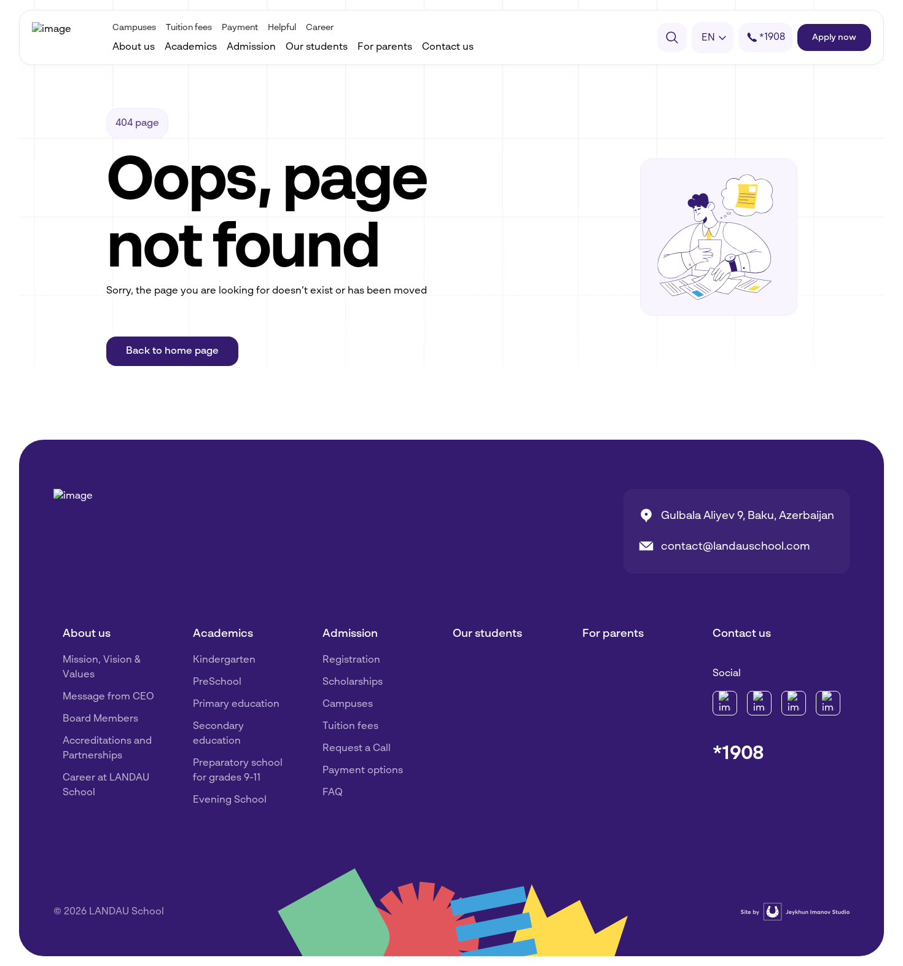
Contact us (448, 47)
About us (133, 47)
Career (320, 27)
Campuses (134, 27)
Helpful (282, 27)
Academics (191, 47)
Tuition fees (189, 27)
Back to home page (172, 351)
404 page (137, 123)
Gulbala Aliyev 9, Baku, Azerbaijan (747, 515)
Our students (317, 47)
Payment (240, 27)
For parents (385, 47)
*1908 (738, 753)
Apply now (834, 37)
